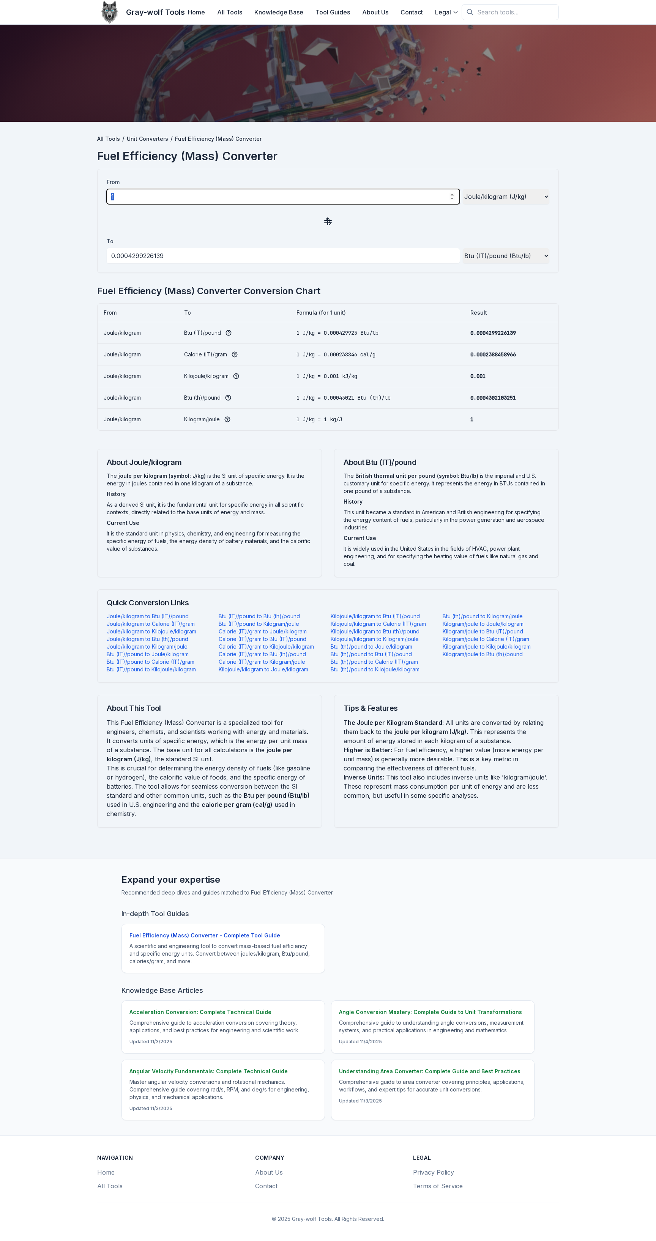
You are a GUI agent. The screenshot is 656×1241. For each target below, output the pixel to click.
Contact (412, 12)
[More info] (228, 332)
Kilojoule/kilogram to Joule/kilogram (263, 669)
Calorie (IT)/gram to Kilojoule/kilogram (266, 646)
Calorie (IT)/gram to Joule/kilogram (263, 631)
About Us (375, 12)
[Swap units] (328, 220)
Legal (443, 12)
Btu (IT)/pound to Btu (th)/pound (259, 616)
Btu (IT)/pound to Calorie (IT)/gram (150, 661)
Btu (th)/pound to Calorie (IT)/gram (374, 661)
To (110, 241)
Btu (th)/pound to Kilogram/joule (483, 616)
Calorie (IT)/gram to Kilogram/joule (262, 661)
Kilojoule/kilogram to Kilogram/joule (375, 639)
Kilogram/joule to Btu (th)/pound (483, 654)
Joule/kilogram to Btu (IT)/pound (148, 616)
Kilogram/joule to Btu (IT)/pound (483, 631)
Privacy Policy (433, 1172)
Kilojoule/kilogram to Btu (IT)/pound (375, 616)
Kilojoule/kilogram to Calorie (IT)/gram (378, 623)
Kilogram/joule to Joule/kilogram (483, 623)
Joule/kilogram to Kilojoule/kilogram (151, 631)
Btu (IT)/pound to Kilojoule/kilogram (151, 669)
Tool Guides (332, 12)
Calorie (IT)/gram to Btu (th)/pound (262, 654)
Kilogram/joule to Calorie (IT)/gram (486, 639)
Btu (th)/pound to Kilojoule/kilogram (375, 669)
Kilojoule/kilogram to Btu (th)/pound (375, 631)
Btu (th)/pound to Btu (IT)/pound (371, 654)
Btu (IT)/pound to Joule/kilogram (148, 654)
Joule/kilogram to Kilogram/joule (147, 646)
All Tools (229, 12)
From (113, 182)
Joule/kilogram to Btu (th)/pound (147, 639)
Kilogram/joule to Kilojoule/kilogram (487, 646)
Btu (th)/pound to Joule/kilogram (371, 646)
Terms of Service (438, 1186)
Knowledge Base (278, 12)
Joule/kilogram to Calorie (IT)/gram (151, 623)
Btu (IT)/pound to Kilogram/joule (259, 623)
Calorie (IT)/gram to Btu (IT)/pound (262, 639)
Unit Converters (147, 138)
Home (196, 12)
